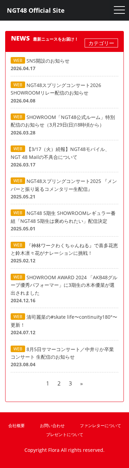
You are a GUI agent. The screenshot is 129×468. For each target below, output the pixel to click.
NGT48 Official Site (36, 10)
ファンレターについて (100, 425)
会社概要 (16, 425)
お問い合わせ (52, 425)
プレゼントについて (64, 434)
